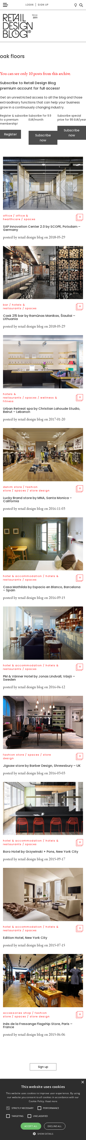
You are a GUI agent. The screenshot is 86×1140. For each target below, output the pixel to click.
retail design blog (30, 237)
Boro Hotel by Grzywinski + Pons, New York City (40, 851)
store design (40, 490)
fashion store (13, 754)
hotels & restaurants (14, 306)
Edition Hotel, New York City (25, 937)
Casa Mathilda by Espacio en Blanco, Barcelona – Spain (41, 589)
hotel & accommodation (22, 576)
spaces (30, 219)
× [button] (82, 1082)
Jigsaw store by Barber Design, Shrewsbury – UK (42, 765)
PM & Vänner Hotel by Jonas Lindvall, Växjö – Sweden (39, 678)
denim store (12, 487)
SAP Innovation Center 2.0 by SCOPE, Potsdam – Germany (41, 228)
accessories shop (17, 1013)
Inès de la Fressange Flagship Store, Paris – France (37, 1025)
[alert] (43, 1109)
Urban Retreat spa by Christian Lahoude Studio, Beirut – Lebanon (41, 410)
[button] (8, 1108)
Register (10, 134)
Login (30, 4)
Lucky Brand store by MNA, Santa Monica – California (37, 499)
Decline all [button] (55, 1126)
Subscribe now (43, 138)
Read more (51, 1101)
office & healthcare (15, 217)
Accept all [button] (31, 1126)
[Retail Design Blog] (43, 26)
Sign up (43, 4)
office (7, 215)
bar (5, 304)
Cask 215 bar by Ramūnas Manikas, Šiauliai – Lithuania (39, 317)
